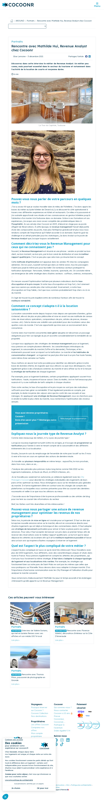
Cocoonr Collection (39, 713)
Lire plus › (15, 640)
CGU (67, 785)
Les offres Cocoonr (40, 724)
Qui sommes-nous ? (63, 707)
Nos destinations (39, 716)
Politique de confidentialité (81, 785)
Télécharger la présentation (73, 418)
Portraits (30, 21)
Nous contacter (61, 710)
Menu (97, 5)
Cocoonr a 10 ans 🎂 (63, 713)
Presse (57, 716)
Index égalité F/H (62, 730)
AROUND (20, 21)
